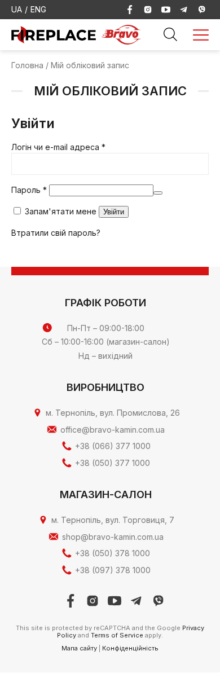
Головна (27, 65)
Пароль (29, 190)
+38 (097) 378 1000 (113, 570)
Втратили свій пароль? (55, 232)
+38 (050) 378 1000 (112, 553)
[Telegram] (184, 9)
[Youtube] (166, 9)
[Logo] (121, 33)
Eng (38, 9)
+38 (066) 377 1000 (113, 446)
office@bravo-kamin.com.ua (112, 429)
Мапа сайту (79, 648)
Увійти (113, 212)
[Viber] (202, 9)
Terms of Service (117, 635)
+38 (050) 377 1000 (112, 463)
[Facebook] (130, 9)
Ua (16, 9)
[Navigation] (201, 35)
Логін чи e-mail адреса (58, 147)
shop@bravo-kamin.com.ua (113, 537)
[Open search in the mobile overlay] (170, 35)
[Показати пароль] (157, 193)
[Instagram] (148, 9)
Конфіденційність (130, 648)
